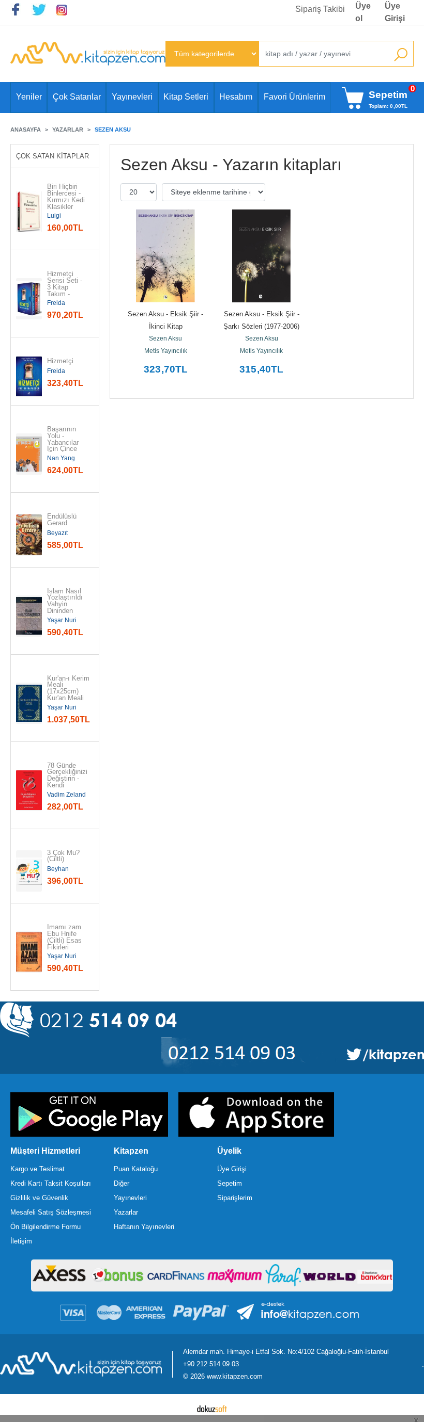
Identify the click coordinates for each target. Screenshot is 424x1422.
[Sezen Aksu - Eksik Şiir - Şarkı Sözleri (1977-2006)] (261, 255)
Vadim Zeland (66, 794)
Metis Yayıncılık (165, 350)
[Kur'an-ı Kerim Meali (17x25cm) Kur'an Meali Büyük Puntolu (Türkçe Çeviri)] (29, 703)
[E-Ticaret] (212, 1408)
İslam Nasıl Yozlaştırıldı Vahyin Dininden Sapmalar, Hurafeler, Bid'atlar (66, 611)
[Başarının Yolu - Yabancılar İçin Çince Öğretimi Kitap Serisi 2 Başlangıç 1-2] (29, 454)
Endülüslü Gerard (63, 520)
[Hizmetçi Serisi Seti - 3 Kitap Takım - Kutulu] (29, 298)
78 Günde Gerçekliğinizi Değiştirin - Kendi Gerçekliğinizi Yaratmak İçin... (67, 786)
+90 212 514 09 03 (211, 1364)
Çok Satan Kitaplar (52, 156)
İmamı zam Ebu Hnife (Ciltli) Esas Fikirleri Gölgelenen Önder (65, 944)
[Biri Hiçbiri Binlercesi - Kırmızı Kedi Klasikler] (29, 211)
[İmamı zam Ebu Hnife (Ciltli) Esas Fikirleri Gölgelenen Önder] (29, 952)
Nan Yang (61, 458)
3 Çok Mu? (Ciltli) (64, 856)
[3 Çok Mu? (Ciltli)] (29, 871)
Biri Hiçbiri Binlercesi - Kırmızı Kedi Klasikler (66, 197)
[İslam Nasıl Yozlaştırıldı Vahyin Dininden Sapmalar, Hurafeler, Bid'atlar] (29, 616)
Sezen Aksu (165, 338)
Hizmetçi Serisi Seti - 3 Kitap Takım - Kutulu (65, 287)
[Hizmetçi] (29, 376)
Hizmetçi (60, 361)
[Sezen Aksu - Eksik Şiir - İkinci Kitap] (165, 255)
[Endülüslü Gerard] (29, 535)
